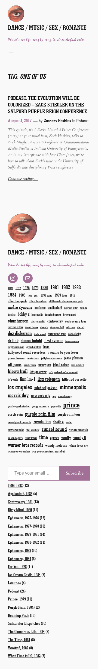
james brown (16, 358)
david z (44, 327)
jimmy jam (44, 364)
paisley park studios (19, 406)
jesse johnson (73, 357)
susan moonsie (78, 429)
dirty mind (40, 334)
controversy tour (75, 321)
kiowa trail (17, 371)
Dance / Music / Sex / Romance (47, 27)
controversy (55, 321)
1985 (22, 295)
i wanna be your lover (63, 352)
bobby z (23, 314)
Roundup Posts (18, 615)
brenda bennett (53, 314)
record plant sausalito (19, 422)
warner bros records (25, 445)
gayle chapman (16, 347)
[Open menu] (11, 51)
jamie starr (33, 358)
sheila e (58, 421)
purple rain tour (68, 414)
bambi (83, 308)
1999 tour (61, 295)
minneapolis (73, 387)
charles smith (38, 321)
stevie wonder (16, 430)
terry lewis (31, 438)
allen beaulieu (38, 301)
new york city (40, 395)
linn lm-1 (27, 379)
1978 (26, 287)
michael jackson (45, 387)
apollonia (40, 307)
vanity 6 (79, 437)
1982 (65, 287)
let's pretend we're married (63, 372)
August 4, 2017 (20, 120)
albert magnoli (17, 300)
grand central (33, 347)
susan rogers (15, 438)
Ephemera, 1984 (19, 558)
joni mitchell (77, 365)
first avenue (53, 340)
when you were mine (19, 451)
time (43, 436)
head (46, 346)
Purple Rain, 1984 (20, 607)
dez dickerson (20, 333)
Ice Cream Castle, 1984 (24, 574)
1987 (36, 295)
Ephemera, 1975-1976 (23, 517)
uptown (54, 438)
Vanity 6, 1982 (18, 647)
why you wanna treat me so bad (48, 451)
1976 (10, 288)
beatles (12, 314)
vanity (66, 437)
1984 (12, 294)
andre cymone (20, 307)
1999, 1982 (15, 485)
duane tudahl (31, 340)
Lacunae (14, 582)
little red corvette (74, 379)
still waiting (32, 430)
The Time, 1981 (19, 639)
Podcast (82, 120)
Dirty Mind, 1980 (20, 509)
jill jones (15, 364)
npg (54, 396)
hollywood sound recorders (26, 352)
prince (71, 404)
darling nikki (15, 327)
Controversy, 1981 (20, 501)
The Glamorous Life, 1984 (26, 631)
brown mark (69, 314)
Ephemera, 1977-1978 (23, 526)
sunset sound (54, 428)
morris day (18, 395)
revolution (42, 421)
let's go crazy (38, 371)
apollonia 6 (55, 307)
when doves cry (78, 445)
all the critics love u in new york (66, 301)
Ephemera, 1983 (19, 550)
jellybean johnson (51, 358)
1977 (18, 288)
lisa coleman (49, 378)
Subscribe (75, 473)
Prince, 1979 (17, 599)
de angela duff (57, 327)
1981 (54, 287)
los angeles (20, 387)
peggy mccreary (40, 406)
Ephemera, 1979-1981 (23, 534)
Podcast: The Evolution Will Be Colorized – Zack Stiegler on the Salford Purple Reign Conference (47, 105)
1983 (76, 287)
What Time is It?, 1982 (24, 655)
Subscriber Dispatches (24, 623)
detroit (80, 327)
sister (69, 422)
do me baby (74, 334)
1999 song (46, 295)
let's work (13, 379)
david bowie (31, 327)
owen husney (65, 396)
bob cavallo (37, 314)
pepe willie (56, 406)
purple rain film (40, 413)
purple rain (15, 414)
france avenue (72, 341)
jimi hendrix (30, 365)
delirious (70, 327)
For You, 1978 (17, 566)
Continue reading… (23, 178)
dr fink (13, 340)
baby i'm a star (71, 308)
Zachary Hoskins (57, 120)
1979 (35, 287)
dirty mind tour (57, 333)
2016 (72, 295)
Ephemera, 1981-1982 (23, 542)
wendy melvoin (56, 445)
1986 (29, 295)
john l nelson (61, 364)
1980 (44, 287)
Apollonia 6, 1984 (20, 493)
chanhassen (18, 320)
